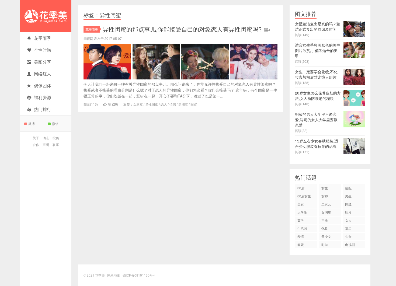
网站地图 (113, 275)
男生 (348, 196)
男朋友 (183, 104)
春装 (300, 244)
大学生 (302, 212)
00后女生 (304, 196)
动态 (46, 137)
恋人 (164, 104)
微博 (31, 123)
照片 (348, 212)
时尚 (324, 244)
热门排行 (42, 109)
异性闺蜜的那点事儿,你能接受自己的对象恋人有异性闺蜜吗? (182, 29)
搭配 (348, 188)
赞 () (113, 104)
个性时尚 (42, 50)
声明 (46, 144)
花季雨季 (42, 38)
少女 (348, 236)
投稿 (56, 137)
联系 (56, 144)
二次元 (326, 204)
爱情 (300, 236)
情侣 (172, 104)
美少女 (326, 236)
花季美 (45, 16)
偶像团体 (42, 85)
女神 (324, 196)
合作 (36, 144)
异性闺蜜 (151, 104)
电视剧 (350, 244)
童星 (348, 228)
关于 (36, 137)
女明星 (326, 212)
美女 (300, 204)
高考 (300, 220)
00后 (300, 188)
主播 (324, 220)
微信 (55, 123)
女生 (324, 188)
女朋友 (138, 104)
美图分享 (42, 62)
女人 (348, 220)
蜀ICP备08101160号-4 (139, 275)
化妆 (324, 228)
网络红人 (42, 74)
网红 (348, 204)
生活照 (302, 228)
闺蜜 (193, 104)
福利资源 (42, 97)
